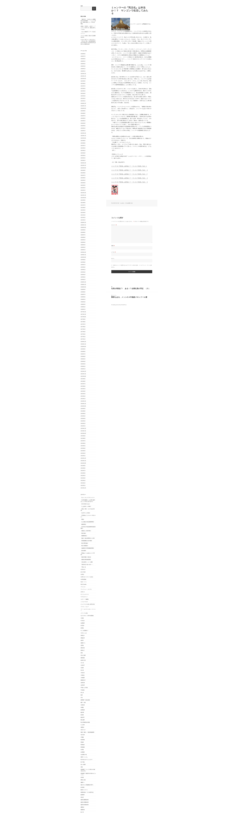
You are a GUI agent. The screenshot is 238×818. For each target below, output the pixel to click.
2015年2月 (83, 396)
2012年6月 (83, 473)
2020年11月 (83, 225)
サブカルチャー (84, 596)
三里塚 (82, 618)
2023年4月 (83, 153)
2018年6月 (83, 297)
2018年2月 (83, 306)
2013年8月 (83, 438)
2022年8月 (83, 173)
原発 (82, 652)
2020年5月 (83, 239)
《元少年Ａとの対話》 (86, 513)
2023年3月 (83, 155)
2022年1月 (83, 190)
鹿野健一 (83, 807)
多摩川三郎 (83, 660)
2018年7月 (83, 294)
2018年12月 (83, 282)
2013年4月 (83, 448)
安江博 (82, 670)
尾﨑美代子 (83, 680)
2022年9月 (83, 170)
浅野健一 (83, 727)
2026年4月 (83, 63)
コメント (114, 225)
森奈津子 (83, 717)
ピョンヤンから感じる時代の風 (88, 604)
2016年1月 (83, 369)
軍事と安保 (83, 780)
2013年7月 (83, 440)
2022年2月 (83, 187)
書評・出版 (83, 702)
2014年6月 (83, 413)
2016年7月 (83, 354)
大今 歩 (82, 662)
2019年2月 (83, 277)
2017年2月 (83, 336)
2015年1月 (83, 398)
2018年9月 (83, 289)
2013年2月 (83, 453)
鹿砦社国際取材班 (85, 799)
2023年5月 (83, 150)
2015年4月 (83, 391)
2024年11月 (83, 106)
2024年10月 (83, 108)
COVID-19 (83, 569)
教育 (82, 695)
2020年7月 (83, 235)
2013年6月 (83, 443)
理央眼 (82, 742)
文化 (82, 697)
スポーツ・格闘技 (85, 599)
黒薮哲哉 (83, 809)
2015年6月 (83, 386)
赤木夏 (82, 777)
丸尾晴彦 (83, 623)
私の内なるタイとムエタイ (87, 759)
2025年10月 (83, 78)
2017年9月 (83, 319)
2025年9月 (83, 81)
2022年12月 (83, 163)
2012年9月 (83, 465)
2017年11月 (83, 314)
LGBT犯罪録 (83, 579)
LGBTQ (82, 574)
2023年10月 (83, 138)
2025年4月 (83, 93)
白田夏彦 (83, 752)
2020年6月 (83, 237)
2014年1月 (83, 426)
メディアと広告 (84, 613)
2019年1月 (83, 279)
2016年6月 (83, 356)
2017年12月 (83, 311)
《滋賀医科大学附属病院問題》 (88, 548)
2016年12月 (83, 341)
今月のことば (84, 633)
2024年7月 (83, 115)
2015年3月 (83, 393)
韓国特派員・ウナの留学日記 (87, 792)
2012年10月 (83, 463)
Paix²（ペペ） (84, 582)
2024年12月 (83, 103)
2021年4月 (83, 212)
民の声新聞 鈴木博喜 (85, 722)
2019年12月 (83, 252)
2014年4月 (83, 418)
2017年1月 (83, 339)
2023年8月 (83, 143)
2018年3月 (83, 304)
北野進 (82, 645)
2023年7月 (83, 145)
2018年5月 (83, 299)
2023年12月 (83, 133)
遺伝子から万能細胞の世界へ (87, 784)
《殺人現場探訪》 (85, 545)
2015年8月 (83, 381)
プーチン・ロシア (85, 606)
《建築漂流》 (84, 524)
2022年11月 (83, 165)
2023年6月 (83, 148)
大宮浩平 (83, 665)
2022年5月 (83, 180)
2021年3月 (83, 215)
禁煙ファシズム (84, 757)
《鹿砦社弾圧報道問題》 (86, 559)
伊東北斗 (83, 635)
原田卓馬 (83, 648)
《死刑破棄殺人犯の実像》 (87, 540)
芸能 (82, 767)
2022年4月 (83, 182)
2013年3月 (83, 450)
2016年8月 (83, 351)
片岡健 (82, 737)
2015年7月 (83, 383)
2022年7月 (83, 175)
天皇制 (82, 667)
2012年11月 (83, 460)
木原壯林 (83, 705)
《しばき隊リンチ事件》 (86, 506)
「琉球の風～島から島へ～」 (87, 564)
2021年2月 (83, 217)
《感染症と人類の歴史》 (86, 530)
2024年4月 (83, 123)
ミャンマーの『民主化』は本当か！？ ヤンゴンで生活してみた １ (129, 166)
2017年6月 (83, 326)
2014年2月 (83, 423)
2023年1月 (83, 160)
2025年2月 (83, 98)
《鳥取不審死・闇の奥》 (86, 557)
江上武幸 (83, 724)
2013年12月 (83, 428)
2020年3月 (83, 244)
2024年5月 (83, 120)
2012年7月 (83, 470)
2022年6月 (83, 177)
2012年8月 (83, 468)
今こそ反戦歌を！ (85, 630)
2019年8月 (83, 262)
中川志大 (83, 620)
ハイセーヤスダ (84, 601)
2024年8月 (83, 113)
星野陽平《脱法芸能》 (86, 700)
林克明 (82, 715)
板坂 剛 (82, 712)
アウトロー (83, 586)
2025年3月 (83, 96)
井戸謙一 (83, 625)
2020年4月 (83, 242)
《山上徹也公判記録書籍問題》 (88, 521)
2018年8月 (83, 292)
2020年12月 (83, 222)
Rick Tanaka (83, 584)
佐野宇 (82, 640)
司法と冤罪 (83, 655)
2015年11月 (83, 373)
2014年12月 (83, 401)
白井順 (82, 749)
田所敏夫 (83, 744)
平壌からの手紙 (84, 687)
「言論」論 (83, 567)
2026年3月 (83, 66)
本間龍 (82, 707)
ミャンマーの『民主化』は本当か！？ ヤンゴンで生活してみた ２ (129, 170)
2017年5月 (83, 329)
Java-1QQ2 (83, 572)
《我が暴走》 (84, 533)
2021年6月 (83, 207)
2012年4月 (83, 478)
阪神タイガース (84, 789)
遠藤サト (83, 782)
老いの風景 (83, 764)
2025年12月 (83, 73)
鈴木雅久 (83, 787)
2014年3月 (83, 421)
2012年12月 (83, 458)
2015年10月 (83, 376)
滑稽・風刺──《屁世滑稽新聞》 (88, 732)
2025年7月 (83, 86)
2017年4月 (83, 331)
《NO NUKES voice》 (85, 504)
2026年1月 (83, 71)
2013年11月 (83, 431)
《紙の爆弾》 (84, 550)
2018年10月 (83, 287)
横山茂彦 (83, 719)
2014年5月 (83, 416)
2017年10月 (83, 316)
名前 (113, 245)
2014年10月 (83, 406)
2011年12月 (83, 488)
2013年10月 (83, 433)
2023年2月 (83, 158)
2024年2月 (83, 128)
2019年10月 (83, 257)
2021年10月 (83, 197)
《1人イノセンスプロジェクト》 (88, 497)
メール (113, 252)
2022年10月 (83, 168)
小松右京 (83, 672)
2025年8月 (83, 83)
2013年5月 (83, 445)
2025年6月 (83, 88)
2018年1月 (83, 309)
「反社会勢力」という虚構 (87, 562)
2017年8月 (83, 321)
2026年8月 (83, 53)
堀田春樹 (83, 657)
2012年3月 (83, 480)
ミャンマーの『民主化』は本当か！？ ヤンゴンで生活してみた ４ (129, 178)
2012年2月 (83, 483)
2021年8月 (83, 202)
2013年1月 (83, 455)
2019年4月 (83, 272)
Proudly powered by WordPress (118, 304)
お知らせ (83, 591)
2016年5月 (83, 359)
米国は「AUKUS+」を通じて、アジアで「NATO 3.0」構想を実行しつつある (88, 28)
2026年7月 (83, 56)
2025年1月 (83, 101)
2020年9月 (83, 230)
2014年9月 (83, 408)
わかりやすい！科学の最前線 (87, 615)
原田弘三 (83, 650)
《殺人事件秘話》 (85, 543)
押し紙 (82, 692)
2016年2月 (83, 366)
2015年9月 (83, 378)
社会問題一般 (84, 754)
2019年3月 (83, 274)
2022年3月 (83, 185)
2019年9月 (83, 259)
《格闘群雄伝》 (84, 535)
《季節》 (83, 519)
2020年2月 (83, 247)
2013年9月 (83, 436)
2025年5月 (83, 91)
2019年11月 (83, 254)
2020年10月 (83, 227)
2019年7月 (83, 264)
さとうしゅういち (85, 594)
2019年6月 (83, 267)
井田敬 (82, 628)
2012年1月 (83, 485)
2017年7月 (83, 324)
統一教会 (83, 762)
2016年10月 (83, 346)
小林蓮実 (83, 677)
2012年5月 (83, 475)
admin (122, 203)
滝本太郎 (83, 734)
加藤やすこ (83, 643)
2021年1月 (83, 220)
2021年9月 (83, 200)
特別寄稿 (83, 739)
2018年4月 (83, 302)
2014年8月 (83, 411)
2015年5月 (83, 388)
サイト (112, 258)
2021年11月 (83, 195)
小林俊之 (83, 675)
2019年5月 (83, 269)
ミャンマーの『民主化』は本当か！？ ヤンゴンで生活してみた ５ (129, 182)
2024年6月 (83, 118)
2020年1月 (83, 249)
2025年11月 (83, 76)
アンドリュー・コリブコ (86, 589)
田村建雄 (83, 747)
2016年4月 (83, 361)
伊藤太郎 (83, 638)
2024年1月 (83, 130)
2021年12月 (83, 192)
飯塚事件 (83, 794)
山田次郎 (83, 685)
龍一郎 (82, 812)
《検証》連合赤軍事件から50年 (88, 538)
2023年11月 (83, 135)
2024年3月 (83, 125)
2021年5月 (83, 210)
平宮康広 (83, 690)
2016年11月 (83, 344)
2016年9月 (83, 349)
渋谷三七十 (83, 729)
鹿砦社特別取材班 (85, 804)
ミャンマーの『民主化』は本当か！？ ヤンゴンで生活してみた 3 (129, 174)
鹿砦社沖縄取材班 (85, 802)
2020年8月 (83, 232)
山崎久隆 (83, 682)
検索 (82, 6)
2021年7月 (83, 205)
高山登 (82, 797)
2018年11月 (83, 284)
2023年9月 (83, 140)
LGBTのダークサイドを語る (87, 577)
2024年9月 (83, 110)
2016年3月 (83, 364)
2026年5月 (83, 61)
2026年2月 (83, 68)
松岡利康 (83, 710)
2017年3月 (83, 334)
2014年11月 (83, 403)
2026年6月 (83, 58)
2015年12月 (83, 371)
